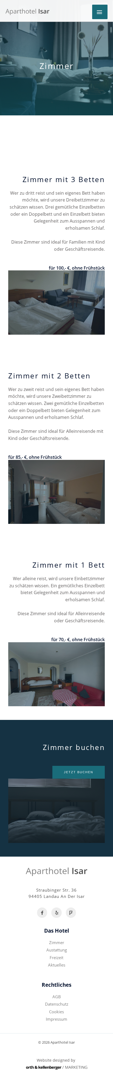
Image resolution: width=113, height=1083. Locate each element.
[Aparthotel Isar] (27, 12)
